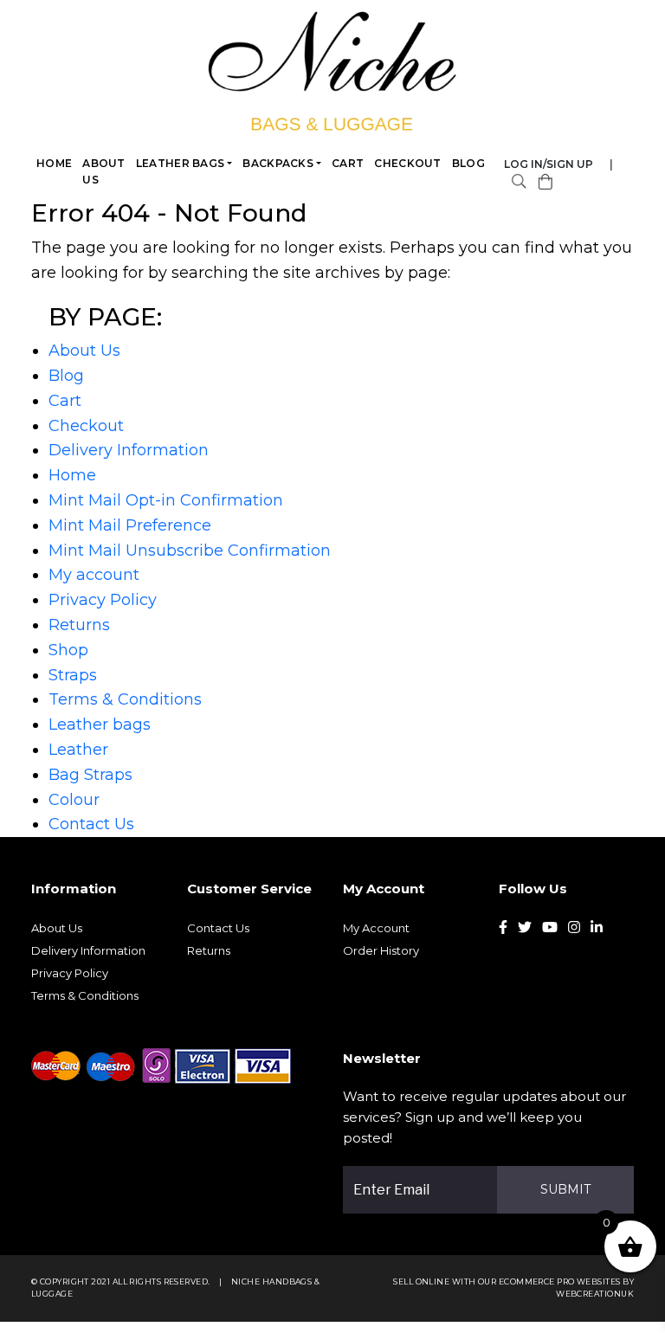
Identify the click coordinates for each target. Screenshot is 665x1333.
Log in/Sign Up (548, 164)
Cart (348, 163)
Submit (565, 1189)
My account (93, 574)
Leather (78, 749)
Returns (79, 624)
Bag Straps (90, 774)
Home (54, 163)
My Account (376, 928)
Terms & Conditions (125, 699)
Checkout (407, 163)
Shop (68, 650)
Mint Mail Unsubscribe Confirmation (189, 550)
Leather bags (180, 163)
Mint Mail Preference (129, 525)
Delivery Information (128, 450)
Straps (72, 675)
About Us (104, 171)
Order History (381, 950)
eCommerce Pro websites (560, 1281)
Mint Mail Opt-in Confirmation (165, 500)
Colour (74, 799)
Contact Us (91, 824)
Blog (468, 163)
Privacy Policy (102, 599)
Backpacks (277, 163)
